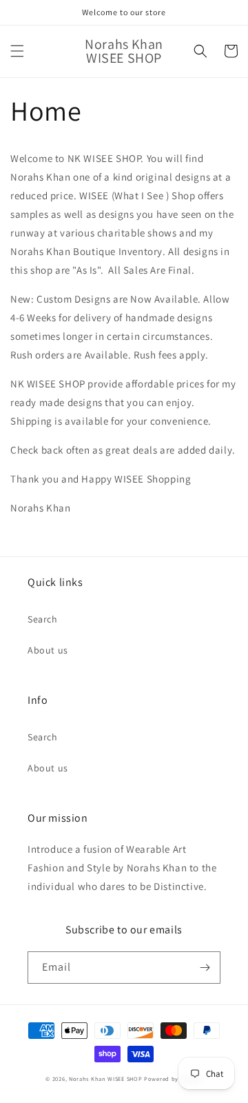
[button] (17, 51)
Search (43, 619)
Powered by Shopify (173, 1078)
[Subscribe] (204, 967)
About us (48, 650)
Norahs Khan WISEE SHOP (105, 1078)
